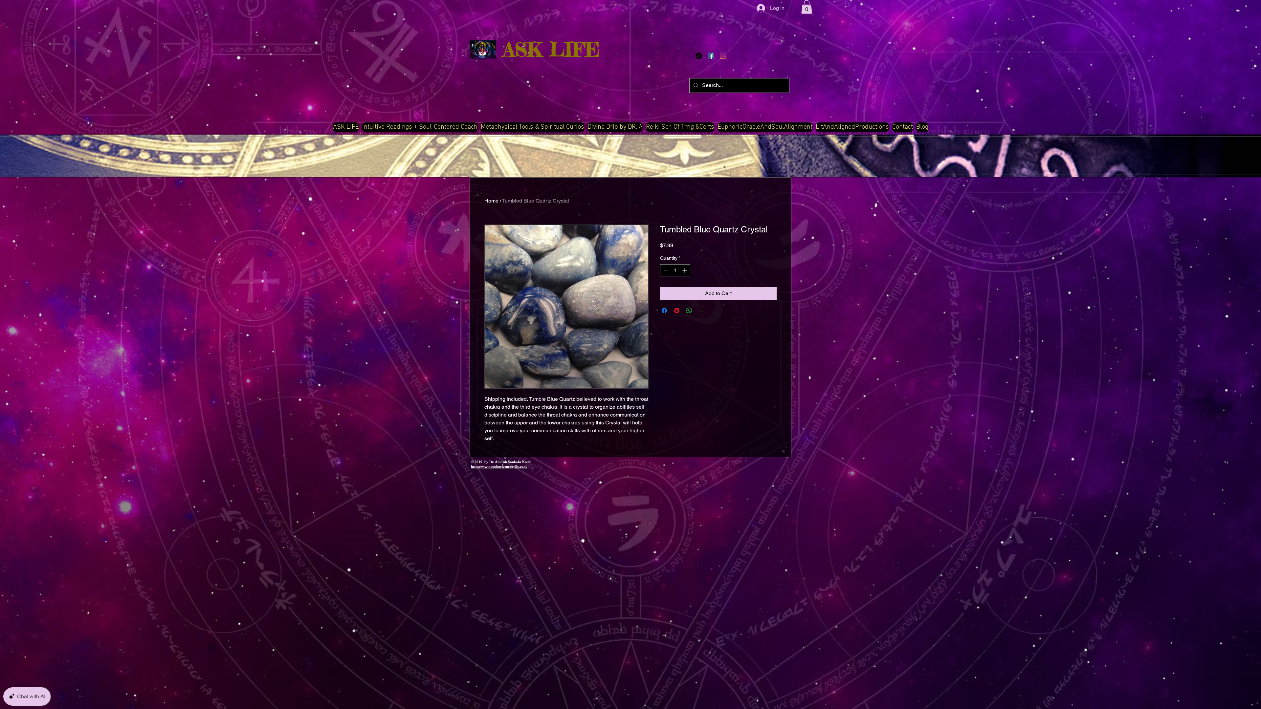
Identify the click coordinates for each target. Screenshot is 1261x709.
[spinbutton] (675, 270)
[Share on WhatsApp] (689, 310)
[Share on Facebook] (664, 310)
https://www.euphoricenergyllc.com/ (499, 466)
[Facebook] (711, 56)
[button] (806, 7)
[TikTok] (699, 56)
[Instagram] (723, 56)
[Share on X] (702, 310)
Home (491, 201)
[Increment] (685, 270)
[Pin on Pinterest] (677, 310)
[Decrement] (665, 270)
